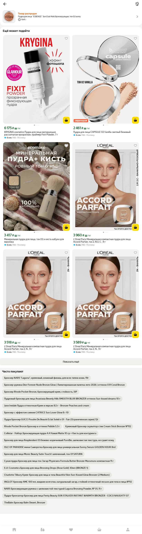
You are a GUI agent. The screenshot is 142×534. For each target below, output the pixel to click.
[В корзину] (66, 120)
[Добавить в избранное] (66, 38)
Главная (14, 530)
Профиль (128, 530)
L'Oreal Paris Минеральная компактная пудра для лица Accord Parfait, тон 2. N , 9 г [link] (32, 347)
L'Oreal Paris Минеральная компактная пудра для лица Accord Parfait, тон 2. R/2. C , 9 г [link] (102, 240)
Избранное (71, 530)
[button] (5, 4)
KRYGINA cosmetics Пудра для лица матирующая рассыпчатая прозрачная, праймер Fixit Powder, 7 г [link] (31, 133)
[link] (46, 378)
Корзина (99, 530)
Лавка (42, 530)
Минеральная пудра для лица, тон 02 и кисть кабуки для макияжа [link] (34, 240)
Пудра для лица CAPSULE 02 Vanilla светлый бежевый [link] (102, 132)
